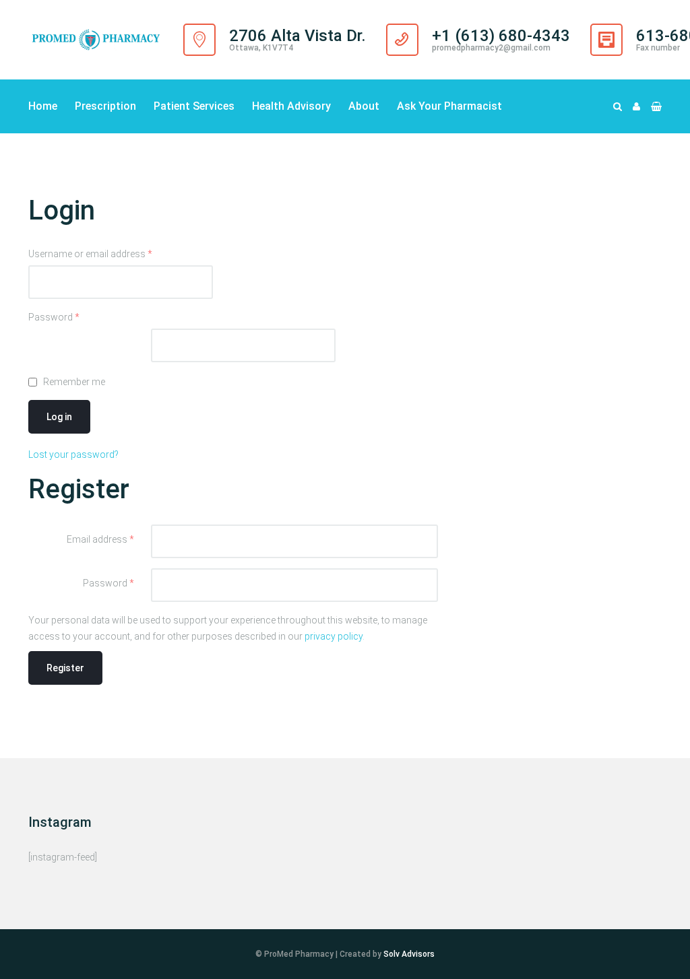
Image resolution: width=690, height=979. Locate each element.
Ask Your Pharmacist (449, 106)
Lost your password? (73, 454)
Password (54, 317)
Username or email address (90, 253)
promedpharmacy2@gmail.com (491, 48)
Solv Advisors (409, 954)
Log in (59, 416)
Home (42, 106)
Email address (100, 539)
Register (65, 668)
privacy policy (334, 636)
